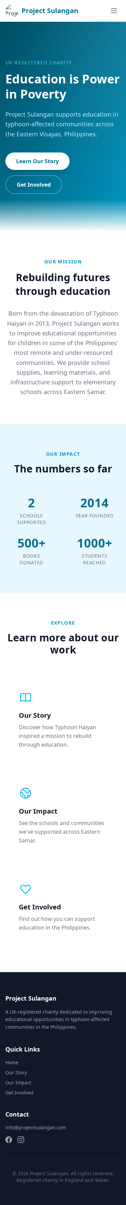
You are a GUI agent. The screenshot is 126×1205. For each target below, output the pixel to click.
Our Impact (18, 1082)
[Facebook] (8, 1139)
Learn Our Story (37, 161)
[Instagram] (20, 1139)
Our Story (16, 1072)
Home (11, 1062)
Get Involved (34, 184)
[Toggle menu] (114, 10)
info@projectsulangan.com (35, 1127)
